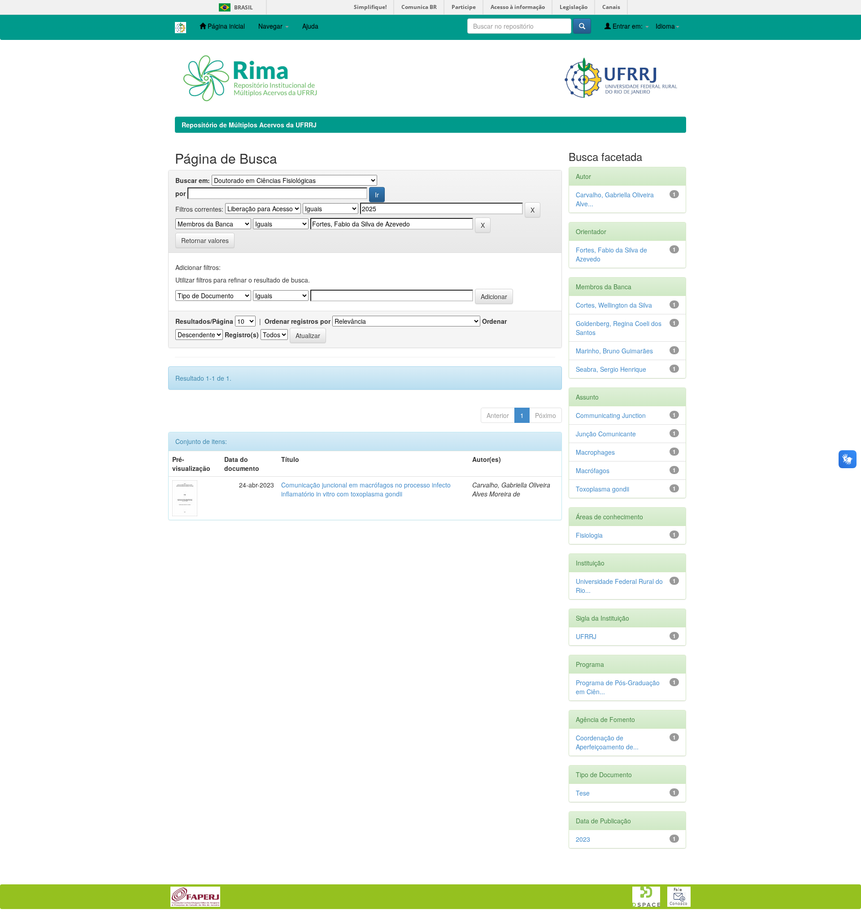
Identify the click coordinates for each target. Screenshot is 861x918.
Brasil (234, 7)
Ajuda (310, 26)
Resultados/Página (204, 321)
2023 (583, 839)
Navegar (271, 26)
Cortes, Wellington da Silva (614, 304)
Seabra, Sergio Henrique (611, 369)
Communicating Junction (611, 415)
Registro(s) (242, 334)
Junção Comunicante (606, 433)
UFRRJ (586, 636)
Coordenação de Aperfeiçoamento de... (607, 742)
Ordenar (494, 321)
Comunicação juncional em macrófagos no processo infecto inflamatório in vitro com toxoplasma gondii (366, 489)
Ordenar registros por (297, 321)
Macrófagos (592, 470)
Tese (583, 792)
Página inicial (225, 26)
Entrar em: (627, 26)
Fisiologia (589, 535)
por (180, 193)
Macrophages (595, 452)
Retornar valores (205, 240)
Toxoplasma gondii (602, 488)
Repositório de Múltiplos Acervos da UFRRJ (249, 124)
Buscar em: (192, 180)
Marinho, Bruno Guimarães (614, 350)
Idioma (665, 26)
